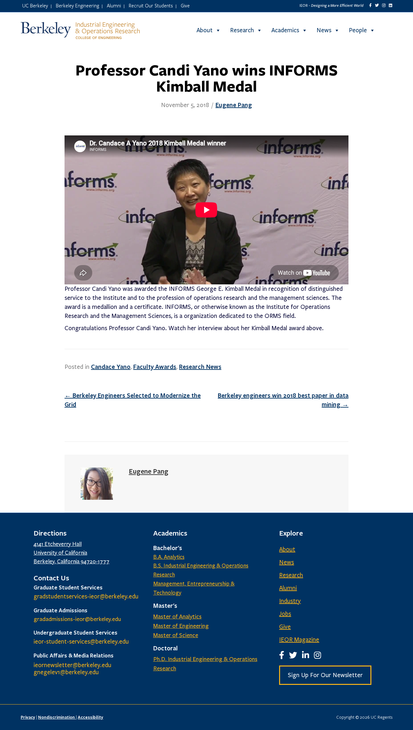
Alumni (114, 5)
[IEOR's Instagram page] (384, 5)
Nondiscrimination (57, 717)
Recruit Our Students (151, 5)
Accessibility (90, 717)
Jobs (285, 613)
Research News (200, 366)
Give (185, 5)
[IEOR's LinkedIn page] (390, 5)
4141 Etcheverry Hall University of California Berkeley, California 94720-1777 (71, 553)
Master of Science (175, 635)
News (324, 30)
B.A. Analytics (169, 557)
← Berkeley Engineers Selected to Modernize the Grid (133, 400)
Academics (285, 30)
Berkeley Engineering (77, 5)
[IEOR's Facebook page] (370, 5)
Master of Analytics (177, 616)
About (204, 30)
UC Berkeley (35, 5)
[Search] (386, 30)
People (358, 30)
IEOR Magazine (299, 639)
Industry (290, 601)
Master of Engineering (181, 625)
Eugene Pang (234, 105)
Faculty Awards (154, 366)
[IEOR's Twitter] (377, 5)
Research (242, 30)
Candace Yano (110, 366)
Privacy (28, 717)
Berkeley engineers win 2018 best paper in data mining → (283, 400)
